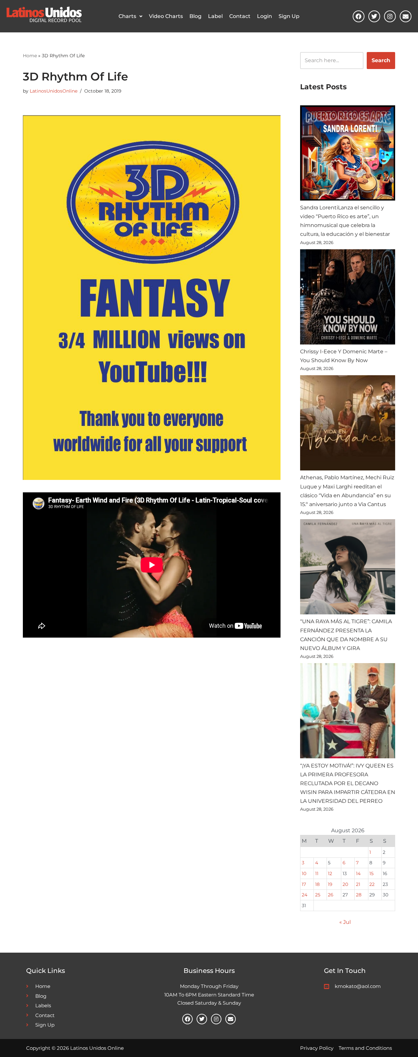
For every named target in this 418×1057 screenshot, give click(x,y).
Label (215, 16)
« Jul (345, 922)
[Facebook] (358, 16)
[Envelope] (405, 16)
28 (359, 895)
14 (358, 873)
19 (330, 884)
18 (317, 884)
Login (264, 16)
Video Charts (166, 16)
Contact (239, 16)
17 (304, 884)
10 (304, 873)
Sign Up (289, 16)
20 (345, 884)
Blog (195, 16)
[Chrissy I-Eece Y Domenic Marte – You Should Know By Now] (347, 298)
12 (330, 873)
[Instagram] (390, 16)
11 (316, 873)
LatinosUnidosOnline (53, 91)
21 (358, 884)
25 (317, 895)
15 (371, 873)
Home (30, 56)
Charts (127, 16)
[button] (130, 16)
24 (304, 895)
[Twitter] (374, 16)
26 (330, 895)
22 (372, 884)
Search (381, 60)
